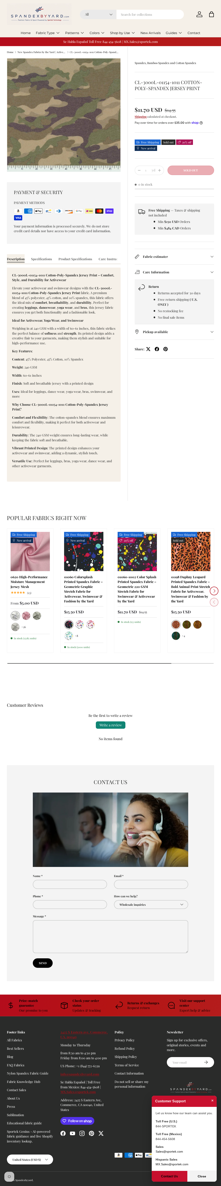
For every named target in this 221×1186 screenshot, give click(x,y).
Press (11, 1106)
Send (43, 963)
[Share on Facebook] (157, 349)
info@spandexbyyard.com (79, 1074)
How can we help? (126, 896)
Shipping (141, 116)
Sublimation (15, 1115)
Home (26, 33)
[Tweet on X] (148, 349)
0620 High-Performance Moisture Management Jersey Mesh (29, 582)
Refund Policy (125, 1048)
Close (202, 1176)
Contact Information (129, 1073)
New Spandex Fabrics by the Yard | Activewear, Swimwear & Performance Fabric (41, 52)
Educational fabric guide (24, 1123)
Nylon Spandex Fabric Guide (28, 1073)
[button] (211, 14)
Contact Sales (16, 1090)
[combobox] (132, 14)
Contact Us (169, 1176)
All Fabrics (14, 1040)
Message (38, 916)
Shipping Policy (126, 1056)
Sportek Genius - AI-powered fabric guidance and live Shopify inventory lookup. (30, 1136)
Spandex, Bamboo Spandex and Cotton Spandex (165, 63)
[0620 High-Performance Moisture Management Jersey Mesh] (30, 551)
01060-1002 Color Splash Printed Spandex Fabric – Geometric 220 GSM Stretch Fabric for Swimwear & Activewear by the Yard (137, 589)
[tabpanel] (64, 375)
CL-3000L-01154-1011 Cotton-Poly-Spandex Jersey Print (94, 52)
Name (37, 876)
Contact (194, 33)
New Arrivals (150, 33)
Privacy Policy (125, 1040)
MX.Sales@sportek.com (78, 1092)
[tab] (16, 259)
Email (118, 876)
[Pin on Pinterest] (165, 349)
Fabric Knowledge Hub (23, 1081)
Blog (10, 1056)
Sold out (190, 170)
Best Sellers (15, 1048)
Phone (37, 896)
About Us (13, 1098)
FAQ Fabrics (15, 1065)
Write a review (110, 725)
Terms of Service (127, 1065)
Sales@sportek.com (169, 1151)
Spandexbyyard (24, 1180)
